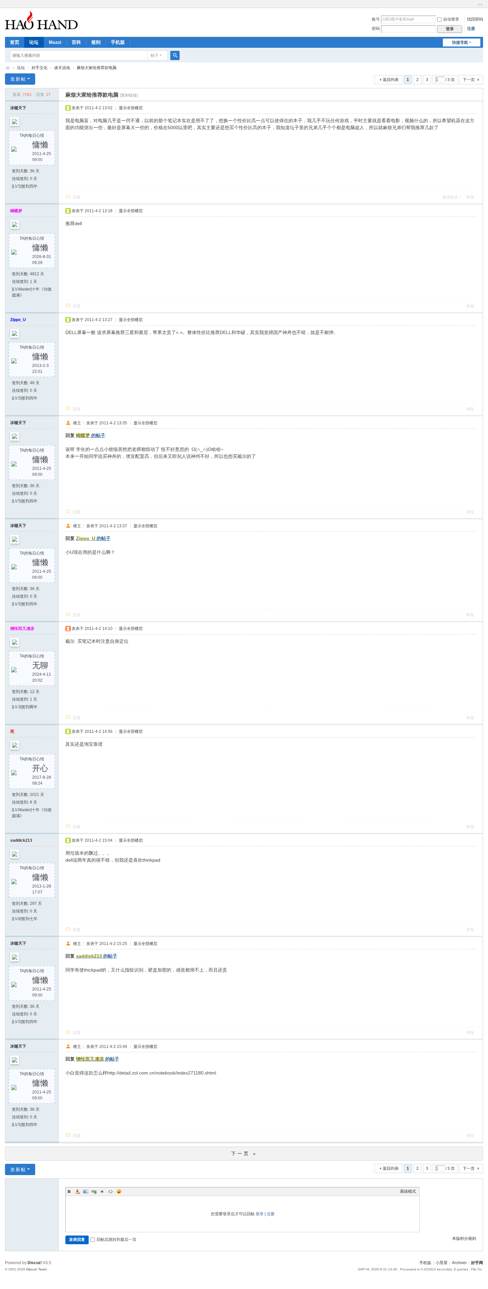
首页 (14, 42)
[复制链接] (129, 95)
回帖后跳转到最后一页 (116, 1239)
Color (77, 1191)
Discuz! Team (36, 1269)
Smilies (119, 1191)
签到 (96, 42)
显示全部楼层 (131, 108)
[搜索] (175, 55)
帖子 (155, 55)
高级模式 (408, 1191)
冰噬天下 (18, 108)
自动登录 (451, 19)
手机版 (118, 42)
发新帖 (18, 79)
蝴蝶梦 (16, 211)
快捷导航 (460, 42)
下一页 (469, 79)
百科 (76, 42)
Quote (102, 1191)
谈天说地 (62, 67)
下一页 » (244, 1153)
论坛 (34, 42)
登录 (260, 1214)
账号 (376, 19)
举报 (470, 197)
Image (85, 1191)
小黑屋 (441, 1262)
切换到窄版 (480, 5)
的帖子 (90, 435)
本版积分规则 (464, 1238)
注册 (471, 28)
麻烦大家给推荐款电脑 (97, 67)
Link (94, 1191)
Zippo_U (18, 319)
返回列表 (391, 79)
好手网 (7, 68)
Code (110, 1191)
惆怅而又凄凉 (22, 628)
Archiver (459, 1262)
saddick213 (21, 840)
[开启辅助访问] (473, 5)
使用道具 (450, 197)
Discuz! (35, 1262)
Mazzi (55, 42)
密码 (376, 28)
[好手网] (41, 20)
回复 (77, 197)
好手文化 (39, 67)
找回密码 (475, 19)
